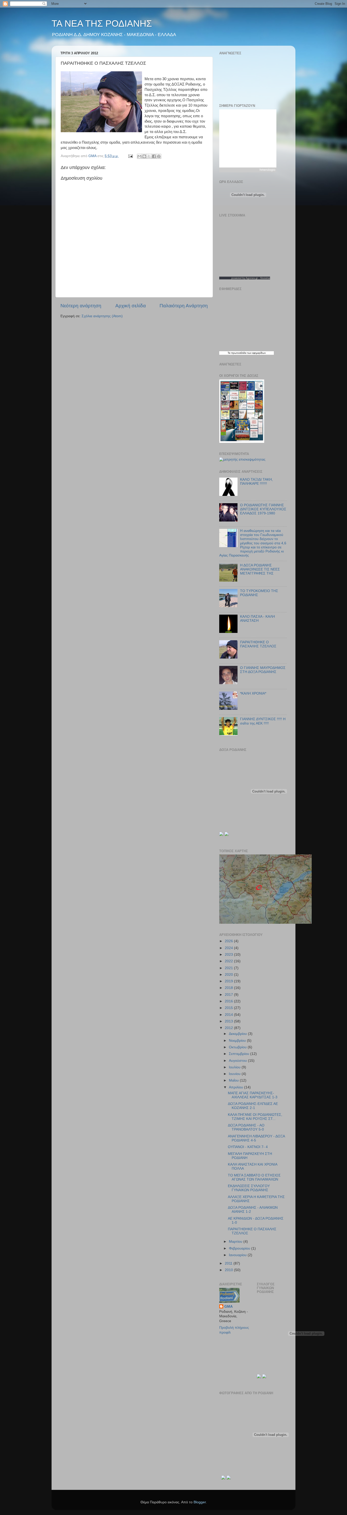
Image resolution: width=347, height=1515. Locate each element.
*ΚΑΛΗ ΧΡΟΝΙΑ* (253, 693)
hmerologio (267, 170)
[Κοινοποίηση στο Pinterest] (158, 156)
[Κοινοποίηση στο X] (149, 156)
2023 (229, 954)
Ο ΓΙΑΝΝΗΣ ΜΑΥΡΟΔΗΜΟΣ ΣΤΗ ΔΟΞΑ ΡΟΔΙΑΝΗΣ (263, 670)
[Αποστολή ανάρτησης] (130, 156)
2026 (229, 941)
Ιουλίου (235, 1067)
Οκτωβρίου (238, 1047)
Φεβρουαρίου (240, 1248)
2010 (229, 1270)
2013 (229, 1021)
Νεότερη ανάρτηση (80, 305)
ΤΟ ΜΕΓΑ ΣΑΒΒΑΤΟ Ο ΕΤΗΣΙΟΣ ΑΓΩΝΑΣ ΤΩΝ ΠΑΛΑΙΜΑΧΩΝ (254, 1177)
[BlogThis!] (144, 156)
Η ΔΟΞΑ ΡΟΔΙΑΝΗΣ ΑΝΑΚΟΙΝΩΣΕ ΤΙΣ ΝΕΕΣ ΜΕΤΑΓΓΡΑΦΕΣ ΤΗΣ (260, 569)
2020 (229, 975)
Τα (229, 352)
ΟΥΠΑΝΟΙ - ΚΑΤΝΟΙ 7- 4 (248, 1147)
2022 (229, 961)
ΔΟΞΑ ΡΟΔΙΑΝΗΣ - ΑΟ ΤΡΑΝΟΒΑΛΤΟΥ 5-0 (246, 1127)
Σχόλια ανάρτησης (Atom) (102, 316)
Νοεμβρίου (238, 1040)
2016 (229, 1001)
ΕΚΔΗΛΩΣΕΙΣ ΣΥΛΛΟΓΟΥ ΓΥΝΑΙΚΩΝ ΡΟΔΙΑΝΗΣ (249, 1188)
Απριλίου (236, 1087)
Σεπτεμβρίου (239, 1054)
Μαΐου (234, 1080)
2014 (229, 1015)
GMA (228, 1306)
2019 (229, 981)
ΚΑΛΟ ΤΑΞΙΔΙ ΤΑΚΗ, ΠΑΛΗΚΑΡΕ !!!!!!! (256, 481)
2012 (229, 1028)
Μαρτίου (236, 1241)
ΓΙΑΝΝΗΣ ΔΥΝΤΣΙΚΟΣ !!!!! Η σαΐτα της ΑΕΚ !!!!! (263, 721)
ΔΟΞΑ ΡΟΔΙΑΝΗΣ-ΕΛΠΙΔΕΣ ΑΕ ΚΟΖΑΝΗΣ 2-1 (253, 1106)
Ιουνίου (235, 1074)
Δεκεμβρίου (238, 1034)
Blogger (200, 1502)
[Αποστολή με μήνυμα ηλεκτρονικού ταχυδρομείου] (139, 156)
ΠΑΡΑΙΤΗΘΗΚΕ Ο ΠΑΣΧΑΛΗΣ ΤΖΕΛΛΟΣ (258, 644)
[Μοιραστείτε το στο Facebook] (153, 156)
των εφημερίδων (256, 352)
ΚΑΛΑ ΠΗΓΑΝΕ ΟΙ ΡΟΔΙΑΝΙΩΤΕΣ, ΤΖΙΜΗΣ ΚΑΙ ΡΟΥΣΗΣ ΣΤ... (255, 1117)
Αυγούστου (238, 1061)
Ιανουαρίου (238, 1255)
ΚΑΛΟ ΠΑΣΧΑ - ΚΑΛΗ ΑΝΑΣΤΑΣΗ (257, 618)
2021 (229, 968)
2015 (229, 1008)
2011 (229, 1263)
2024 (229, 948)
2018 (229, 988)
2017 (229, 995)
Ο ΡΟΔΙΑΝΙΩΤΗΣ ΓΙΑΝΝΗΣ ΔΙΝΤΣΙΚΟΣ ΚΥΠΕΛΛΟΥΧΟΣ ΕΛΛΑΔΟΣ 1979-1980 (263, 509)
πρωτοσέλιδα (238, 352)
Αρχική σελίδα (130, 305)
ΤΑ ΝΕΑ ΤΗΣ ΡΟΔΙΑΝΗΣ (102, 23)
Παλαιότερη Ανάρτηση (184, 305)
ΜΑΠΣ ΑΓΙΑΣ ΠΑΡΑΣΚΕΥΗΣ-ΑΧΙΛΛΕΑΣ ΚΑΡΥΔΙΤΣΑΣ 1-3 (252, 1095)
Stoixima (265, 278)
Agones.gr (252, 278)
